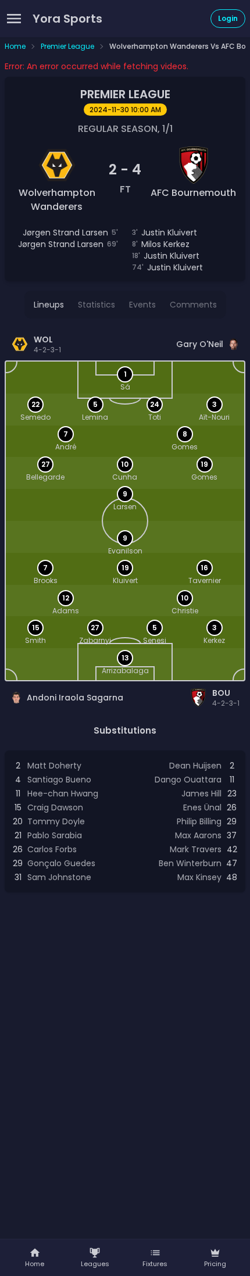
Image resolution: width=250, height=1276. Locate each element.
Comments (193, 304)
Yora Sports (67, 18)
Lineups (49, 304)
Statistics (96, 304)
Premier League (67, 46)
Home (15, 46)
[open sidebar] (14, 18)
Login (228, 18)
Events (142, 304)
